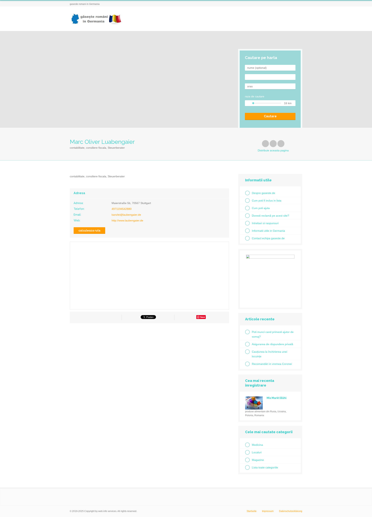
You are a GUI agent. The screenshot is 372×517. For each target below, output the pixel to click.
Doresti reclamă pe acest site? (270, 215)
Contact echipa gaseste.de (268, 238)
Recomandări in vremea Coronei (272, 363)
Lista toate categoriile (265, 467)
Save (202, 317)
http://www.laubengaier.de (127, 220)
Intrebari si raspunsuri (265, 223)
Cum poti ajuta (261, 208)
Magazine (258, 459)
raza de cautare (254, 96)
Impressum (268, 511)
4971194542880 (122, 208)
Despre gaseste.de (263, 193)
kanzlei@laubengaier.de (126, 214)
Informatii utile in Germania (268, 230)
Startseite (252, 511)
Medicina (257, 444)
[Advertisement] (149, 361)
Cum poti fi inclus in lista (266, 200)
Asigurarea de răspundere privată (272, 344)
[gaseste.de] (96, 19)
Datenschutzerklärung (290, 511)
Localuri (257, 452)
